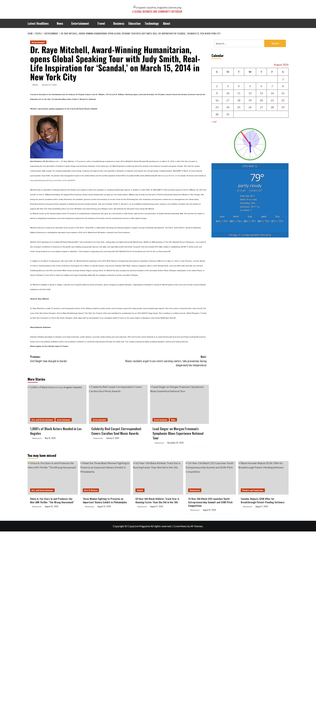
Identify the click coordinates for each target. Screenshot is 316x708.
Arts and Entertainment (42, 419)
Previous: (48, 359)
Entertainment (80, 23)
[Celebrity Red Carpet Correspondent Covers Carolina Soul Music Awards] (118, 404)
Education (134, 23)
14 (272, 93)
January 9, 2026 (112, 438)
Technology (152, 23)
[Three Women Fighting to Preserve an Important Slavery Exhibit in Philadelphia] (105, 477)
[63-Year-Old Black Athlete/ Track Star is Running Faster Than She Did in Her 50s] (158, 477)
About (166, 23)
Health (140, 490)
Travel (101, 23)
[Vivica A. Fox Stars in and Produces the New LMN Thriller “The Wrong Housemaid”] (53, 477)
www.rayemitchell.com (169, 176)
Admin (35, 84)
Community (195, 490)
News (60, 23)
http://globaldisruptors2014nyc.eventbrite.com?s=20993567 (53, 180)
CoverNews (180, 526)
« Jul (213, 121)
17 (227, 100)
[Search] (286, 23)
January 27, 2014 (49, 84)
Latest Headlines (38, 23)
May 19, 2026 (50, 438)
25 (238, 107)
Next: (166, 361)
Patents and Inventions (252, 490)
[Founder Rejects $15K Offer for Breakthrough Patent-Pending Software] (263, 477)
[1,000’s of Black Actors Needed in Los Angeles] (57, 404)
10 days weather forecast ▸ (250, 235)
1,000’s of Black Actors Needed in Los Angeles (56, 431)
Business (118, 23)
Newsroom (36, 438)
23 (216, 107)
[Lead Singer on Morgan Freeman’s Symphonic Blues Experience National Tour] (179, 404)
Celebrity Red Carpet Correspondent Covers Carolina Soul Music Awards (116, 431)
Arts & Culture (90, 490)
